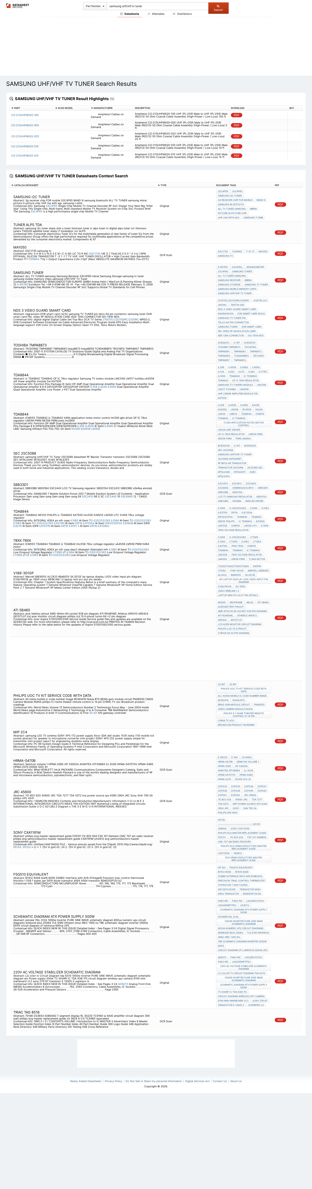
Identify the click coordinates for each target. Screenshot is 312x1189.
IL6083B (128, 523)
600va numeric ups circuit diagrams (240, 928)
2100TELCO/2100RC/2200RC (121, 319)
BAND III (261, 200)
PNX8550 (259, 704)
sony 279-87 (260, 1000)
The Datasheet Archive (17, 6)
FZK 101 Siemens (256, 837)
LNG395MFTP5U (227, 905)
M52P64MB (236, 602)
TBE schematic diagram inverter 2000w (242, 941)
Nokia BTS (239, 700)
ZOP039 (235, 790)
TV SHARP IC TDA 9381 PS (232, 991)
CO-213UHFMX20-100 (25, 115)
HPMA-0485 (246, 774)
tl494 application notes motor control (243, 424)
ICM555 (260, 413)
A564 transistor (228, 893)
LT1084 (17, 555)
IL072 (241, 371)
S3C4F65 (51, 205)
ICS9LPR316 (224, 586)
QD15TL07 (236, 619)
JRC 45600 (250, 795)
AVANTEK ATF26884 (229, 770)
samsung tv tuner (256, 284)
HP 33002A (241, 766)
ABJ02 (249, 602)
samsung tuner (242, 271)
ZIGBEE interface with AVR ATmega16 (240, 876)
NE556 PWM (225, 438)
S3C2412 (237, 483)
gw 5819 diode (226, 889)
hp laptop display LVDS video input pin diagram (243, 580)
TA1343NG (250, 347)
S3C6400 (127, 496)
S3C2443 (111, 496)
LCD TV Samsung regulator (235, 496)
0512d (17, 847)
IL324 (221, 371)
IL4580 (256, 367)
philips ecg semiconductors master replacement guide (243, 847)
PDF (237, 115)
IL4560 (112, 386)
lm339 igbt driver (229, 429)
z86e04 (222, 828)
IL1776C (263, 371)
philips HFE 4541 (228, 812)
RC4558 (246, 409)
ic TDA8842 (250, 376)
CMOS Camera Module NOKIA (235, 708)
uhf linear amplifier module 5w (238, 393)
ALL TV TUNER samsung (232, 208)
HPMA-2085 (224, 766)
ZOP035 (235, 786)
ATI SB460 (263, 602)
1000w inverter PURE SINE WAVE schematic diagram (244, 922)
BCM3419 (223, 700)
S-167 (237, 342)
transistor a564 (250, 889)
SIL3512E (250, 574)
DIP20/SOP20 (113, 523)
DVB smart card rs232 (251, 313)
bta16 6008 (241, 871)
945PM (257, 566)
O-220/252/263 (100, 520)
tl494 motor (257, 559)
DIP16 (64, 526)
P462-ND (223, 900)
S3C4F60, (237, 267)
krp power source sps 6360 (250, 803)
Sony (236, 808)
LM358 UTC (250, 525)
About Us (236, 1081)
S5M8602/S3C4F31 (243, 487)
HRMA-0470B (225, 761)
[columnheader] (31, 108)
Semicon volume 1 (248, 761)
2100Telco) (260, 300)
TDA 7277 (257, 799)
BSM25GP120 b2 (252, 893)
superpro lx (256, 1005)
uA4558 (244, 389)
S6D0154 (261, 496)
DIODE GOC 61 (243, 779)
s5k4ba (236, 501)
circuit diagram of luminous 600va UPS (242, 950)
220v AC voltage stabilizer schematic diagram (243, 967)
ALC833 (222, 574)
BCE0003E (250, 445)
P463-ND (237, 900)
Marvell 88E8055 (258, 570)
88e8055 (236, 574)
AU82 (253, 471)
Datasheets (131, 13)
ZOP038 (222, 790)
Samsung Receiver (229, 280)
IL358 (93, 386)
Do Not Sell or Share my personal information (154, 1081)
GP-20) (221, 867)
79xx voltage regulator (233, 530)
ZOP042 (261, 790)
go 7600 (240, 586)
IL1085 (74, 520)
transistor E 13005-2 (231, 1005)
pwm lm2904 (243, 438)
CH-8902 (247, 757)
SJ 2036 (248, 770)
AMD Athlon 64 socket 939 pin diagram (242, 611)
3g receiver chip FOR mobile (235, 200)
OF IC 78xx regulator (245, 380)
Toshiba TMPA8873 (229, 347)
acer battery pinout (231, 606)
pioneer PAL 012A (228, 916)
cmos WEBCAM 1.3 (228, 590)
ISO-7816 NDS (256, 335)
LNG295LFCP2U (255, 900)
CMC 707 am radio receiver (234, 841)
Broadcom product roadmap (236, 724)
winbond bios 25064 (230, 932)
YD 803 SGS (224, 799)
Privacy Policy (113, 1081)
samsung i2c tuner (230, 195)
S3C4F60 (223, 271)
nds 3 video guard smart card (237, 309)
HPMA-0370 (224, 779)
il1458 (264, 525)
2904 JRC (223, 808)
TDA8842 (223, 380)
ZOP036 (248, 786)
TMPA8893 (240, 351)
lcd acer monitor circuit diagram (239, 624)
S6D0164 (237, 492)
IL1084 (115, 520)
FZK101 (222, 837)
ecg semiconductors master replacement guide (243, 859)
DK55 (221, 945)
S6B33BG (223, 501)
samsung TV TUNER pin (232, 318)
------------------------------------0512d (239, 824)
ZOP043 (235, 795)
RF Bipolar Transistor (232, 463)
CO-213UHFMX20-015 (25, 155)
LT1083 (257, 541)
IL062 (231, 371)
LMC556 (261, 384)
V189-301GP (237, 570)
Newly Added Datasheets (85, 1081)
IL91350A (88, 523)
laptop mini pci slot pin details (238, 595)
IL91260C (104, 526)
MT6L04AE (224, 471)
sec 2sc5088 (225, 450)
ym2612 (237, 853)
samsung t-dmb (253, 217)
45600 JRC (241, 799)
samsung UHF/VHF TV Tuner (235, 293)
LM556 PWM (255, 434)
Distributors (184, 13)
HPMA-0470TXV (226, 774)
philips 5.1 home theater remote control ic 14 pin (244, 714)
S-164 (234, 757)
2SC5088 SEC (255, 467)
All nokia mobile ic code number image (242, 695)
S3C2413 (87, 496)
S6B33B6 (223, 492)
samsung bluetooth (231, 204)
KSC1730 (94, 253)
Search (218, 10)
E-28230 (222, 757)
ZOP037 (261, 786)
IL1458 (221, 376)
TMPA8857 (224, 360)
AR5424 (222, 619)
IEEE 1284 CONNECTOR (231, 335)
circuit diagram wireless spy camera (241, 996)
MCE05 (222, 602)
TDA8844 (234, 376)
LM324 (221, 413)
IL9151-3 (74, 526)
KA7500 (222, 397)
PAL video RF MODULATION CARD (237, 331)
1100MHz (34, 259)
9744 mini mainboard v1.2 (233, 1000)
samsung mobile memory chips (237, 288)
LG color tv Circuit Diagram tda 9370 (241, 973)
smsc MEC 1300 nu (229, 937)
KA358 (76, 428)
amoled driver (254, 501)
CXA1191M (223, 853)
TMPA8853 (240, 360)
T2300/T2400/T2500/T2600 (233, 566)
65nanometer (255, 267)
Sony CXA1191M (240, 828)
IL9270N (59, 523)
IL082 (251, 371)
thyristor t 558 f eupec (233, 885)
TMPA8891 (224, 351)
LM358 (95, 428)
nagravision (225, 313)
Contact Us (220, 1081)
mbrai (253, 208)
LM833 (233, 413)
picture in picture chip (232, 213)
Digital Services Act (197, 1081)
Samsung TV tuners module (235, 384)
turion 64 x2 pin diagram (233, 633)
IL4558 (102, 386)
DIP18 (78, 523)
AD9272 (123, 984)
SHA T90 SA (249, 808)
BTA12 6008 (224, 871)
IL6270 (17, 526)
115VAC (222, 570)
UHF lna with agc (229, 217)
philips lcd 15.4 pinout (232, 628)
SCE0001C (223, 342)
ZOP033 (222, 786)
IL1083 (17, 523)
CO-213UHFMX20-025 (25, 136)
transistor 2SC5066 (230, 467)
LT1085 (57, 552)
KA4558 (86, 428)
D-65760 (22, 284)
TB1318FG (258, 355)
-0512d (26, 847)
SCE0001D (249, 342)
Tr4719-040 (237, 304)
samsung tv (225, 255)
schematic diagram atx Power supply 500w (243, 911)
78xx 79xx (237, 545)
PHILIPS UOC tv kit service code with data (243, 690)
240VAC (222, 304)
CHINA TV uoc (226, 720)
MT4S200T (240, 471)
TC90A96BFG (241, 355)
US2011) (244, 905)
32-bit (93, 712)
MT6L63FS (224, 476)
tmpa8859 (224, 355)
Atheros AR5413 (247, 615)
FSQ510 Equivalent (241, 867)
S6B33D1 (263, 487)
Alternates (157, 13)
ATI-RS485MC (225, 615)
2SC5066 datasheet (230, 458)
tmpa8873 (256, 351)
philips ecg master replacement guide (242, 832)
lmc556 (222, 525)
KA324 (259, 409)
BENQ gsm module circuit (234, 704)
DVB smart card (251, 326)
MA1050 (263, 251)
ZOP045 (248, 790)
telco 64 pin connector (233, 322)
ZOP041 (222, 795)
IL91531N (44, 526)
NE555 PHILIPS (226, 521)
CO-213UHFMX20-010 (25, 146)
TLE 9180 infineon (258, 932)
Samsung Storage (229, 284)
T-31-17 (250, 251)
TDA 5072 (223, 803)
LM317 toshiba (227, 389)
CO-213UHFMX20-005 (25, 125)
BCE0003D (224, 445)
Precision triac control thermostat (241, 880)
